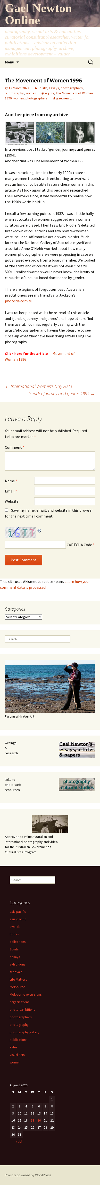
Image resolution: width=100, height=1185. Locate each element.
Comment (14, 447)
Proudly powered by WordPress (28, 1175)
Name (11, 480)
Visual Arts (17, 1055)
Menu (9, 62)
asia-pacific (18, 919)
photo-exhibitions (22, 1009)
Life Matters (18, 979)
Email (11, 491)
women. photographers (30, 98)
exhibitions (17, 964)
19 (32, 1120)
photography (14, 93)
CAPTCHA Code (79, 544)
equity (49, 93)
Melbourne (17, 987)
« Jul (19, 1141)
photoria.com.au (18, 300)
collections (18, 941)
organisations (20, 1002)
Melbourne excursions (26, 994)
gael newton (65, 98)
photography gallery (24, 1032)
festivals (16, 972)
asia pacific (18, 911)
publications (18, 1039)
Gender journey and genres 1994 (62, 393)
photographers (72, 88)
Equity (42, 88)
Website (11, 501)
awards (15, 926)
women (30, 93)
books (14, 934)
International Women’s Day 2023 (38, 386)
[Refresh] (39, 530)
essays (54, 88)
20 (39, 1120)
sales (13, 1047)
